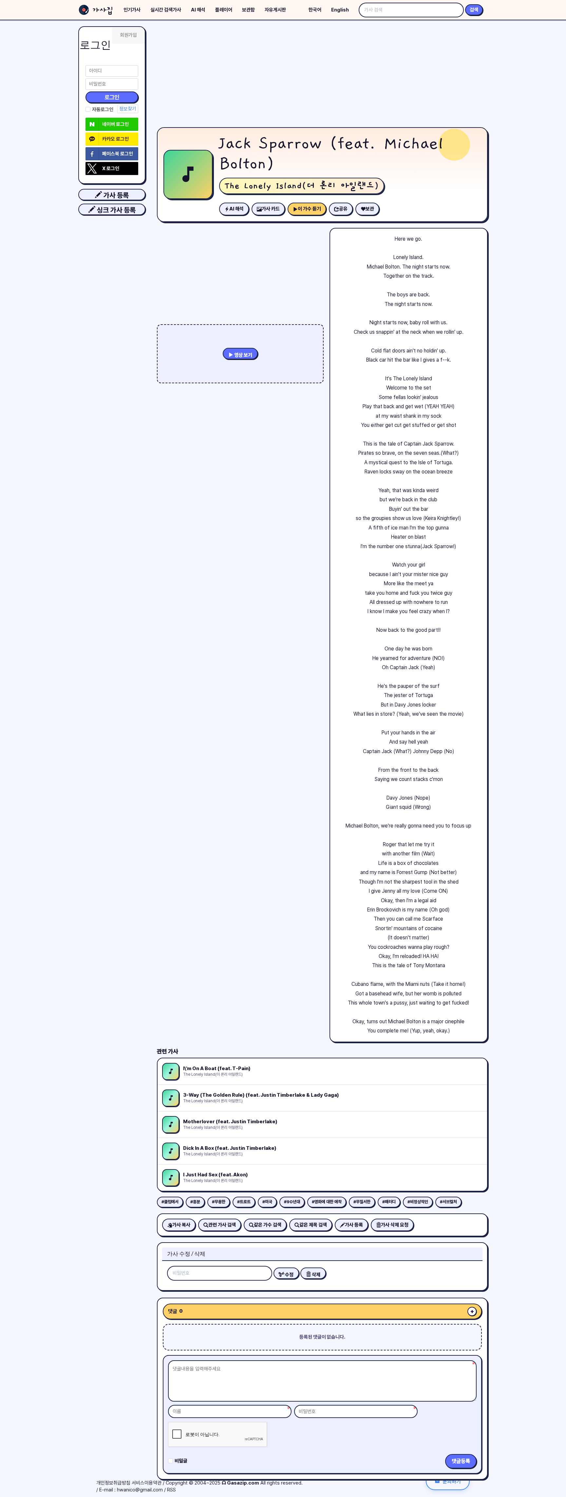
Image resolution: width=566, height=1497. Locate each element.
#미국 (267, 1201)
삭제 (315, 1275)
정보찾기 (127, 109)
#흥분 (195, 1201)
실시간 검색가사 (165, 10)
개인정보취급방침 (113, 1483)
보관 (370, 209)
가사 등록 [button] (115, 195)
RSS (171, 1490)
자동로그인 (102, 109)
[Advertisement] (322, 75)
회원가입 (128, 35)
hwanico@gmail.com (140, 1490)
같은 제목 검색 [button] (313, 1225)
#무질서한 (361, 1201)
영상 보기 (242, 355)
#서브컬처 (448, 1201)
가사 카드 (271, 209)
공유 (343, 209)
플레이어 (223, 10)
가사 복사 (181, 1225)
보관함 (248, 10)
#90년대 (292, 1201)
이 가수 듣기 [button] (309, 209)
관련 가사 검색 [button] (222, 1225)
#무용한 (218, 1201)
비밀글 (181, 1461)
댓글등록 (461, 1461)
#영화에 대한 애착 (327, 1201)
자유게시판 (275, 10)
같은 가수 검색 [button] (267, 1225)
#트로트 (244, 1201)
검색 (474, 10)
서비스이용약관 (146, 1483)
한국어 (315, 10)
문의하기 (452, 1481)
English (340, 10)
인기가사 (132, 10)
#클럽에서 (170, 1201)
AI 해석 (198, 10)
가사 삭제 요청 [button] (394, 1225)
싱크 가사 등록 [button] (115, 210)
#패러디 (389, 1201)
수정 (288, 1275)
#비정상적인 (417, 1201)
